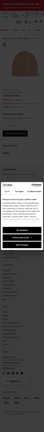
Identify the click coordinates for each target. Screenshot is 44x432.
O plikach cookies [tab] (34, 191)
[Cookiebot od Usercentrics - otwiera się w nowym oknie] (31, 185)
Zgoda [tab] (7, 191)
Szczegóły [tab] (19, 191)
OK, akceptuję (22, 230)
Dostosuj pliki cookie (21, 237)
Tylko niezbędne (22, 245)
